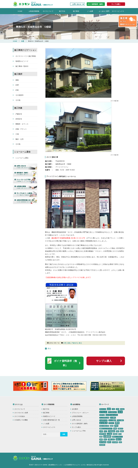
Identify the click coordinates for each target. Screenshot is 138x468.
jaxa (108, 409)
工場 (17, 134)
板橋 (101, 439)
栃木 (105, 439)
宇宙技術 (112, 431)
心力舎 (109, 434)
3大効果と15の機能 (21, 420)
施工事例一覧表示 (21, 66)
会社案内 (75, 409)
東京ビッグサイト (117, 437)
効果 (115, 428)
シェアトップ (103, 420)
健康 (112, 426)
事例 (117, 423)
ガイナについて (48, 11)
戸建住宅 (74, 343)
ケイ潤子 (113, 417)
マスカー (111, 423)
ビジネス (103, 423)
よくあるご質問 (104, 11)
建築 (122, 431)
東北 (80, 343)
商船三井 (120, 428)
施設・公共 (19, 139)
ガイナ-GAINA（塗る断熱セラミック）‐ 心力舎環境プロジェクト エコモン (33, 458)
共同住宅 (18, 119)
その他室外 (19, 95)
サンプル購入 (116, 4)
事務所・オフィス (21, 124)
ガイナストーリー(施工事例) (25, 56)
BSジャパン (103, 409)
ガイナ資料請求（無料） (95, 4)
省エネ (118, 439)
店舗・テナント (21, 129)
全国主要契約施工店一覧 (51, 420)
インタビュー (112, 412)
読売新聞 (115, 442)
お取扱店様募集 (34, 11)
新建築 (115, 434)
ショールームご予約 (79, 431)
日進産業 (107, 436)
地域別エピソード (21, 61)
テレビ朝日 (112, 420)
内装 (17, 90)
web (117, 409)
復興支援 (102, 434)
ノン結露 (90, 11)
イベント (103, 412)
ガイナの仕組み (19, 416)
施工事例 (76, 11)
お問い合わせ (76, 4)
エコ (120, 411)
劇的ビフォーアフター (106, 428)
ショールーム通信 (21, 158)
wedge (122, 409)
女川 (105, 431)
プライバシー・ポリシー (80, 413)
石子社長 (103, 442)
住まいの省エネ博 (104, 426)
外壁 (64, 343)
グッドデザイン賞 (104, 417)
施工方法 (62, 11)
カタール (102, 415)
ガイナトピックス (118, 11)
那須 (120, 442)
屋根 (69, 343)
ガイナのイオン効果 (21, 413)
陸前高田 (102, 445)
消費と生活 (111, 439)
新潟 (120, 434)
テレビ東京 (120, 420)
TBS (113, 409)
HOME (20, 11)
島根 (117, 431)
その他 (17, 100)
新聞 (101, 436)
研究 (109, 442)
